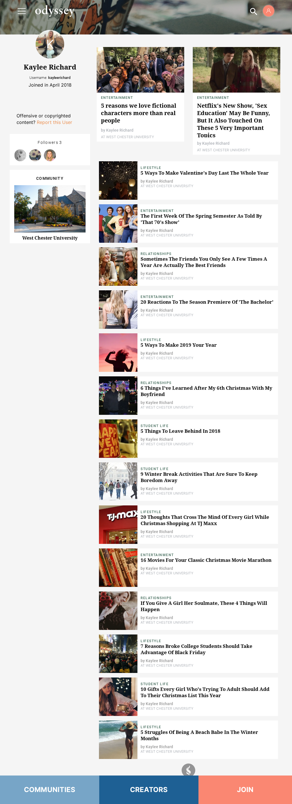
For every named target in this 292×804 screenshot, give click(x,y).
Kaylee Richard (119, 130)
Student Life (155, 426)
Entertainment (117, 98)
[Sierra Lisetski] (20, 155)
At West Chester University (127, 137)
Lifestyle (151, 168)
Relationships (156, 254)
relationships (156, 383)
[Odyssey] (54, 11)
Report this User (54, 122)
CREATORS (149, 789)
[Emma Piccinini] (50, 155)
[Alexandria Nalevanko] (35, 155)
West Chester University (50, 238)
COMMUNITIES (50, 789)
